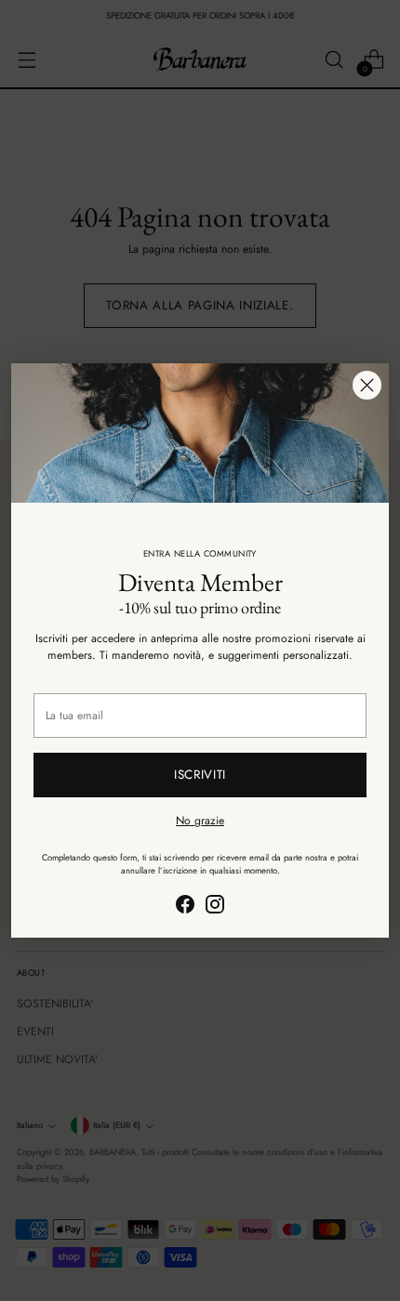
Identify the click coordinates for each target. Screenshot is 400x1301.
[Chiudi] (367, 385)
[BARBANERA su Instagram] (215, 906)
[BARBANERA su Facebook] (185, 906)
